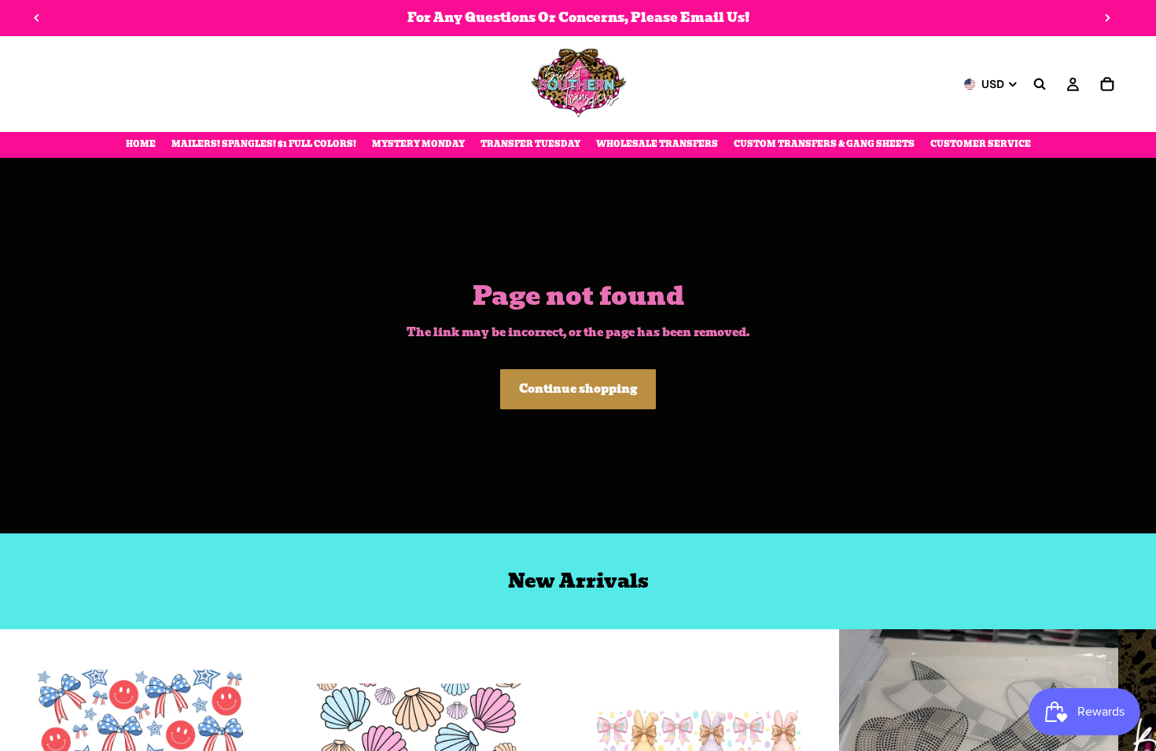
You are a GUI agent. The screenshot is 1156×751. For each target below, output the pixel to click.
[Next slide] (1107, 18)
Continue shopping (578, 388)
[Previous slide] (37, 18)
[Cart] (1107, 84)
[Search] (1039, 84)
